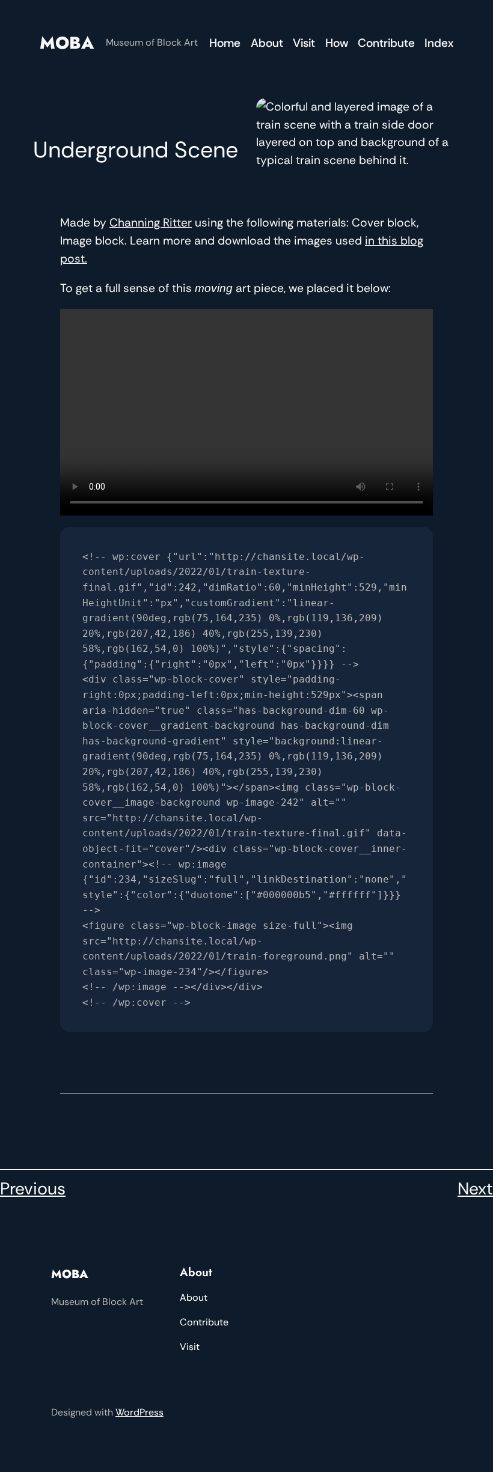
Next (475, 1189)
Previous (33, 1189)
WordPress (139, 1412)
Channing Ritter (150, 222)
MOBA (67, 43)
